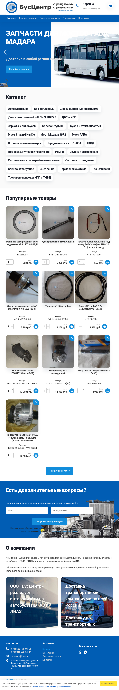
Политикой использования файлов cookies (52, 686)
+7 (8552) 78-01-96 (21, 648)
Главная (46, 649)
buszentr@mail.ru (19, 656)
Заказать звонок (65, 10)
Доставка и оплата (52, 656)
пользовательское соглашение (65, 531)
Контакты (47, 660)
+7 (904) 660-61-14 (21, 652)
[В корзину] (36, 262)
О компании (48, 653)
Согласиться (108, 684)
